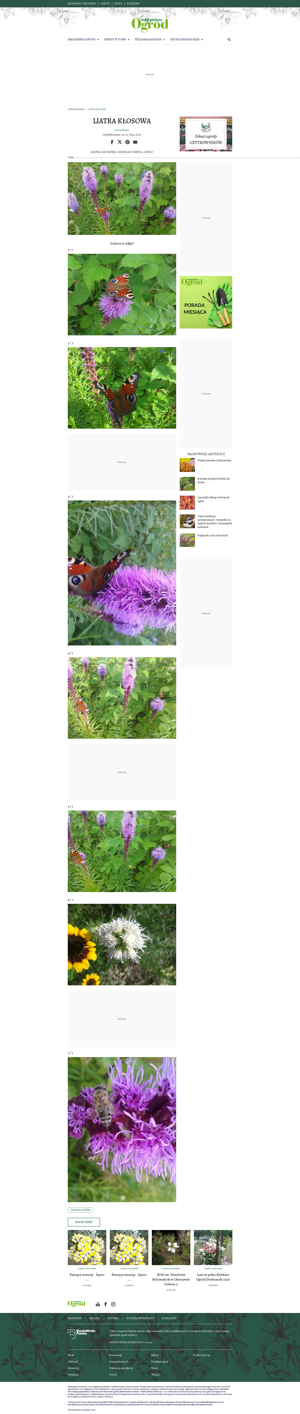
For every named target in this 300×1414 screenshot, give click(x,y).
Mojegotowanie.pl (118, 1361)
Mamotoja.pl (115, 1355)
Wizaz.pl (155, 1374)
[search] (229, 39)
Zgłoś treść (84, 1222)
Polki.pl (154, 1355)
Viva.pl (154, 1368)
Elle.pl (71, 1355)
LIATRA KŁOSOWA (80, 1210)
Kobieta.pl (72, 1361)
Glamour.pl (73, 1368)
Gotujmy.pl (73, 1374)
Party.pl (113, 1374)
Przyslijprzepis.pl (159, 1361)
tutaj (93, 1410)
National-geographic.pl (121, 1368)
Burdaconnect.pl (201, 1355)
